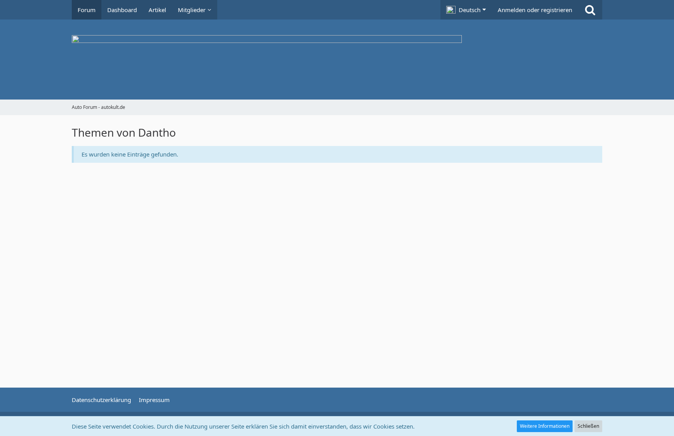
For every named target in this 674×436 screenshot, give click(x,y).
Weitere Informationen (544, 426)
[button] (466, 10)
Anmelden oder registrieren (535, 10)
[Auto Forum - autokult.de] (337, 59)
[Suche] (590, 10)
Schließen (588, 426)
